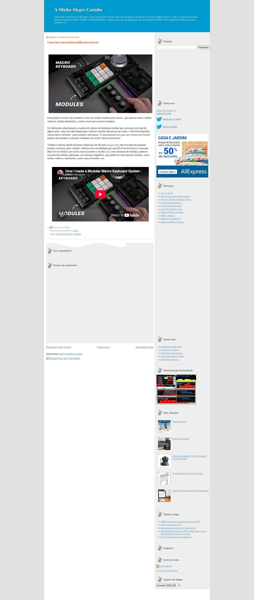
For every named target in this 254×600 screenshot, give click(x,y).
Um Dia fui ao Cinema (170, 350)
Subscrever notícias (164, 111)
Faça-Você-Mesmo (64, 234)
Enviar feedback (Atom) (71, 354)
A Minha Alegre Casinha (78, 9)
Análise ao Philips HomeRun (172, 222)
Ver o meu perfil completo (166, 571)
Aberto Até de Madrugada (171, 347)
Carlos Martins (166, 566)
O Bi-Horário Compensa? (171, 203)
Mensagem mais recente (58, 347)
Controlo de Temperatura (171, 206)
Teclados (77, 234)
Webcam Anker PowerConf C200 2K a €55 (178, 528)
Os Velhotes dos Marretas (171, 353)
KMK (107, 151)
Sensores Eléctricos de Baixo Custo (176, 199)
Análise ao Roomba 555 (170, 219)
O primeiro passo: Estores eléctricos (187, 473)
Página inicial (103, 347)
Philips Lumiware (168, 216)
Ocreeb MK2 (113, 145)
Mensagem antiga (144, 347)
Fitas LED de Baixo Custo (171, 209)
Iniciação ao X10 (179, 421)
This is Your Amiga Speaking (172, 356)
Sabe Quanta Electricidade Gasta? (175, 196)
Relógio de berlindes (180, 439)
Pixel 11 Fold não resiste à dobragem (176, 537)
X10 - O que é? (167, 193)
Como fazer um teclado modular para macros (72, 42)
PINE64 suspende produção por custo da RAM (180, 522)
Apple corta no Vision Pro (171, 525)
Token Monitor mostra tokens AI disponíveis (190, 491)
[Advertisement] (182, 73)
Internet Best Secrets (169, 359)
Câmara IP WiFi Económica (172, 212)
